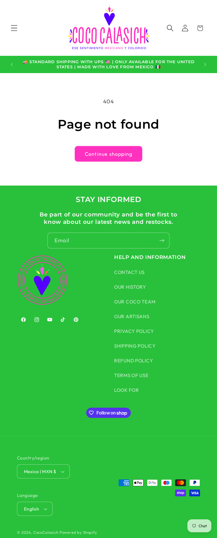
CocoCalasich (45, 532)
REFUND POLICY (133, 360)
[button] (14, 28)
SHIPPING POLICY (135, 346)
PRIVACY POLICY (134, 331)
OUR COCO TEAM (134, 302)
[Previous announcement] (12, 64)
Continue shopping (108, 154)
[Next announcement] (205, 64)
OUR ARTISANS (131, 316)
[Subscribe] (161, 240)
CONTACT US (129, 272)
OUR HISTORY (130, 287)
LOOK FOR (126, 390)
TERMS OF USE (131, 375)
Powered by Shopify (78, 532)
